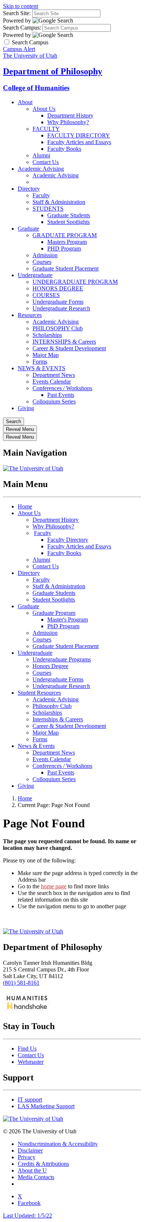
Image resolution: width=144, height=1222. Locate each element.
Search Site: (17, 13)
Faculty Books (64, 149)
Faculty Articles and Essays (79, 142)
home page (53, 886)
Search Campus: (22, 27)
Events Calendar (51, 381)
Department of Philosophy (52, 71)
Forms (39, 361)
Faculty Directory (67, 540)
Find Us (27, 1048)
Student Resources (39, 693)
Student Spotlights (68, 222)
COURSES (46, 295)
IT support (30, 1099)
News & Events (36, 746)
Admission (45, 255)
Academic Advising (41, 169)
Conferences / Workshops (62, 388)
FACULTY (46, 129)
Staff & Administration (58, 202)
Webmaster (31, 1062)
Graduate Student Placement (65, 268)
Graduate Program (53, 613)
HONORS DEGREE (57, 288)
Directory (29, 188)
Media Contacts (36, 1177)
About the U (32, 1170)
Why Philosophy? (68, 122)
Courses (41, 262)
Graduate (28, 228)
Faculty (41, 195)
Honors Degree (50, 666)
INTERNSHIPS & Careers (64, 341)
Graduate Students (68, 215)
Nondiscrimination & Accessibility (58, 1144)
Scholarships (47, 335)
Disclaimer (30, 1150)
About (25, 102)
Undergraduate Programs (61, 659)
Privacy (26, 1157)
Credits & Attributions (43, 1164)
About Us (43, 109)
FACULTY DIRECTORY (78, 135)
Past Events (60, 395)
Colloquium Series (54, 401)
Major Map (45, 355)
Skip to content (20, 6)
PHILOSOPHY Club (57, 328)
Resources (30, 315)
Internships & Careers (57, 719)
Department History (70, 115)
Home (25, 506)
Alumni (41, 155)
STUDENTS (48, 208)
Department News (53, 375)
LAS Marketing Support (46, 1106)
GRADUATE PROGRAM (64, 235)
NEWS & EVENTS (41, 368)
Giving (26, 408)
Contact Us (45, 162)
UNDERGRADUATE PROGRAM (75, 282)
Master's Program (67, 619)
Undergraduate (35, 275)
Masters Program (67, 242)
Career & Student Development (69, 348)
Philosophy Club (52, 706)
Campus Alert (19, 49)
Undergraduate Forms (57, 302)
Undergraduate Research (61, 308)
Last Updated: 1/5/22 (27, 1215)
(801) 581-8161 (21, 983)
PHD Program (64, 248)
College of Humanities (36, 88)
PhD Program (63, 626)
